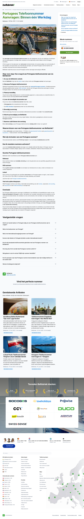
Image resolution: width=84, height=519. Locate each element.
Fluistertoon (23, 490)
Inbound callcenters (25, 463)
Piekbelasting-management (26, 496)
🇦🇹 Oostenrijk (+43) (7, 492)
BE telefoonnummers (8, 457)
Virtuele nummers (8, 9)
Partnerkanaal (42, 484)
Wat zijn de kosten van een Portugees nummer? (69, 26)
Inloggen (79, 1)
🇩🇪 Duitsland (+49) (7, 480)
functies (40, 184)
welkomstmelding (18, 185)
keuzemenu (5, 132)
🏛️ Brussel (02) (6, 463)
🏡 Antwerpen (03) (7, 459)
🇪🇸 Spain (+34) (6, 496)
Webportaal (42, 467)
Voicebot (23, 506)
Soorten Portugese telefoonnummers (69, 30)
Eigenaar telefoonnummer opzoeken (47, 478)
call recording (51, 184)
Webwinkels (23, 473)
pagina (20, 81)
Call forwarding (24, 484)
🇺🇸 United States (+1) (7, 502)
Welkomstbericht (24, 508)
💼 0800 (4, 471)
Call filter (23, 482)
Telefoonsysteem (44, 457)
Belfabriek (5, 21)
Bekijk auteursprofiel (11, 274)
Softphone (42, 461)
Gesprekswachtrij (24, 494)
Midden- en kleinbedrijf (26, 467)
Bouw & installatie (24, 459)
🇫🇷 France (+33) (6, 484)
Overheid (23, 469)
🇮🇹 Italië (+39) (6, 488)
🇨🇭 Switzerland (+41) (7, 500)
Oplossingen (24, 457)
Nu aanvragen (69, 52)
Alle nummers (63, 44)
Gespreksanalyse (24, 492)
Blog (40, 474)
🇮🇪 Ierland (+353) (6, 486)
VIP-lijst (22, 504)
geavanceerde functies (35, 131)
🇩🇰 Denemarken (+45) (7, 478)
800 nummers (22, 88)
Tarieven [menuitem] (74, 4)
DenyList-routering (25, 486)
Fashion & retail (24, 461)
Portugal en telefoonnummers (19, 178)
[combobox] (28, 453)
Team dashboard (43, 463)
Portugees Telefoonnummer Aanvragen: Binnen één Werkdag (24, 9)
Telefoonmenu (24, 502)
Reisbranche (23, 471)
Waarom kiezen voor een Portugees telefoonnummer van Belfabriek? (69, 22)
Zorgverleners (24, 475)
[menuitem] (37, 5)
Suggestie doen (63, 515)
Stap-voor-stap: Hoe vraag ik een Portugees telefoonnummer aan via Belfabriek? (69, 19)
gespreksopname (48, 131)
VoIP (40, 490)
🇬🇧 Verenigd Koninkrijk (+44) (9, 504)
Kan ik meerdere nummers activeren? (69, 28)
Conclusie (63, 32)
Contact (41, 476)
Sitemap (79, 515)
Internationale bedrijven (26, 465)
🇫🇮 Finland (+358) (6, 482)
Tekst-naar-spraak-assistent (27, 500)
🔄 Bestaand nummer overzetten (9, 461)
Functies (23, 480)
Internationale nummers (8, 476)
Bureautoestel (42, 459)
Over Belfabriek (43, 482)
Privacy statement (55, 515)
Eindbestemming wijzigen (26, 488)
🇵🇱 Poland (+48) (6, 494)
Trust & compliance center (72, 515)
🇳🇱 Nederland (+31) (7, 490)
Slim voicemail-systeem (26, 498)
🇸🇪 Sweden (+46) (6, 498)
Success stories (43, 486)
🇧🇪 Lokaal (5, 469)
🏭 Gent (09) (5, 465)
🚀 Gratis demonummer (8, 467)
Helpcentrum (42, 480)
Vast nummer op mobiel (44, 465)
